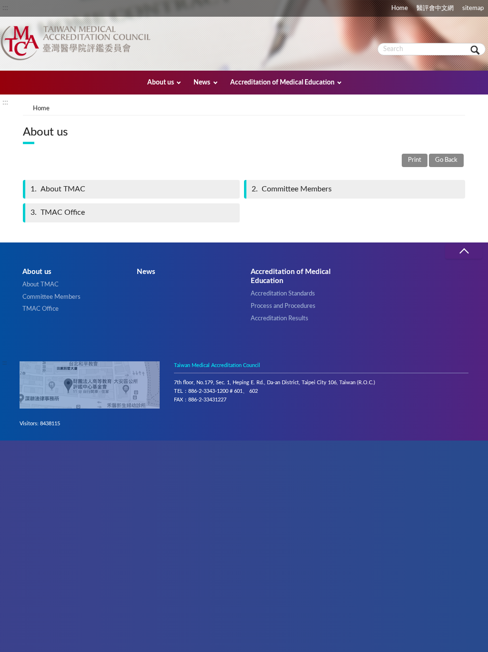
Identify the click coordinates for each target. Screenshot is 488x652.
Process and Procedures (283, 306)
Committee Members (292, 189)
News (201, 82)
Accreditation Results (279, 318)
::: (5, 7)
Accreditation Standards (283, 293)
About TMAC (57, 189)
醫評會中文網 (435, 8)
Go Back (446, 160)
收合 (463, 251)
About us (160, 82)
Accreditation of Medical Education (282, 82)
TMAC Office (57, 212)
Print (414, 160)
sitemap (473, 8)
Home (399, 8)
